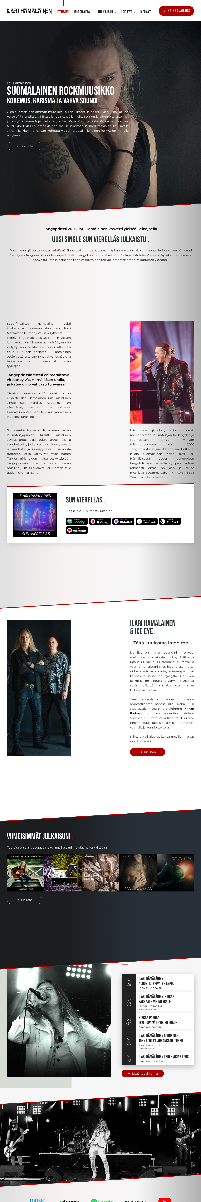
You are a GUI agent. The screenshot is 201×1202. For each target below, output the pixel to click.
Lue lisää (26, 146)
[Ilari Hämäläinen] (29, 11)
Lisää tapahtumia (145, 1073)
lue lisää (150, 752)
